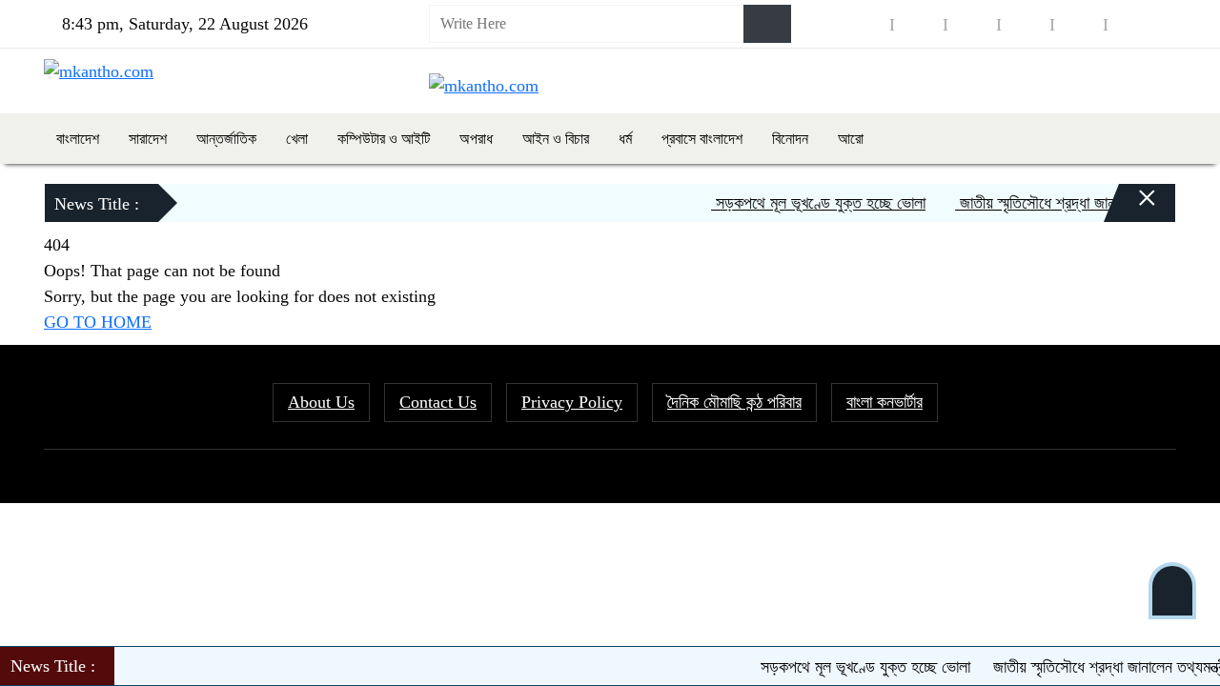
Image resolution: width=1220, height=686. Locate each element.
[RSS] (1132, 24)
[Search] (767, 24)
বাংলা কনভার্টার (884, 402)
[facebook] (865, 24)
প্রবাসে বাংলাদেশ (701, 139)
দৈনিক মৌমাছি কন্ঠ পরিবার (734, 402)
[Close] (1130, 208)
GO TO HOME (98, 322)
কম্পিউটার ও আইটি (383, 139)
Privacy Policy (571, 402)
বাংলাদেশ (77, 139)
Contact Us (438, 402)
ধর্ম (625, 139)
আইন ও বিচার (555, 139)
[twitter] (918, 24)
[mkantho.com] (98, 70)
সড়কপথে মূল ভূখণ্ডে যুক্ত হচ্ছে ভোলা (811, 202)
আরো (851, 139)
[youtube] (1078, 24)
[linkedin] (1025, 24)
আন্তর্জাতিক (226, 139)
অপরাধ (476, 139)
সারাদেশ (148, 139)
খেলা (297, 139)
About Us (321, 402)
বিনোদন (790, 139)
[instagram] (972, 24)
